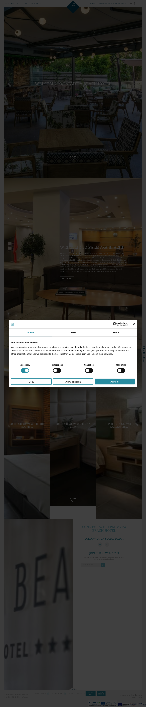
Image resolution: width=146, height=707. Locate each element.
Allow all (114, 382)
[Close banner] (134, 324)
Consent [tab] (30, 332)
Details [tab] (73, 332)
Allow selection (73, 382)
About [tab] (116, 332)
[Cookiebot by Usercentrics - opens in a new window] (115, 324)
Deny (31, 382)
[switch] (57, 370)
